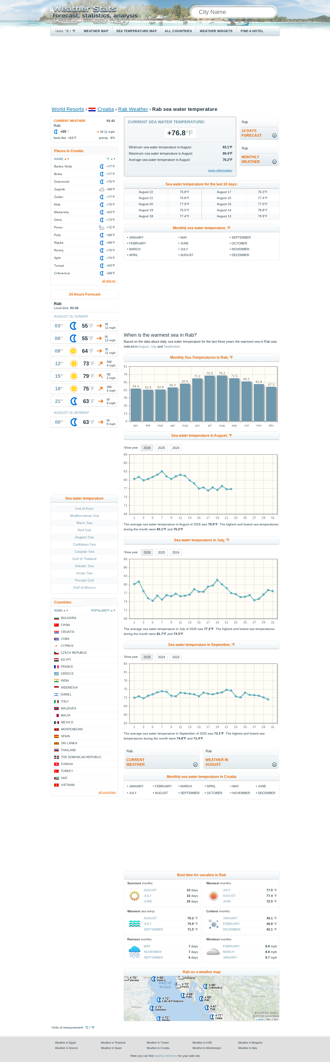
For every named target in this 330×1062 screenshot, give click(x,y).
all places (109, 281)
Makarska (61, 212)
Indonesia (69, 687)
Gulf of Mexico (84, 587)
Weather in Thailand (113, 1042)
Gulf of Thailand (84, 559)
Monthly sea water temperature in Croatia (201, 777)
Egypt (66, 659)
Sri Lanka (69, 743)
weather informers (165, 1056)
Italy (65, 701)
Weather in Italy (247, 1048)
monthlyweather (251, 159)
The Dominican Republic (81, 757)
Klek (57, 204)
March (135, 249)
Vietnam (68, 785)
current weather (135, 762)
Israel (65, 694)
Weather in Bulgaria (250, 1042)
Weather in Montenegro (206, 1048)
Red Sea (84, 530)
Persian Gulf (84, 580)
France (67, 666)
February (137, 243)
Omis (58, 220)
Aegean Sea (84, 537)
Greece (67, 673)
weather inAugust (216, 762)
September (241, 237)
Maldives (69, 708)
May (183, 237)
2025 (161, 448)
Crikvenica (62, 273)
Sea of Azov (84, 508)
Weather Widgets (216, 31)
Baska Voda (63, 166)
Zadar (58, 197)
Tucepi (59, 265)
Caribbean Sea (84, 544)
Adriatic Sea (84, 566)
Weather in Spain (111, 1048)
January (136, 237)
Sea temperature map (136, 31)
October (239, 243)
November (240, 249)
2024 (175, 448)
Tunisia (67, 764)
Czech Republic (74, 652)
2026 (147, 448)
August (187, 255)
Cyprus (67, 645)
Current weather (69, 121)
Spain (65, 736)
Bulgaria (69, 618)
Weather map (96, 31)
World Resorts (68, 109)
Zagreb (59, 189)
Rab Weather (133, 109)
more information (220, 170)
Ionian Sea (84, 573)
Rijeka (59, 242)
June (184, 243)
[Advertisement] (165, 70)
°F (74, 31)
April (133, 255)
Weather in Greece (66, 1048)
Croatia (105, 109)
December (240, 255)
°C (67, 31)
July (184, 249)
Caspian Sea (84, 551)
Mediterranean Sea (84, 516)
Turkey (67, 771)
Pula (57, 235)
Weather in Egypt (65, 1042)
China (65, 625)
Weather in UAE (202, 1042)
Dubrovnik (61, 181)
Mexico (67, 722)
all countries (107, 792)
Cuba (65, 639)
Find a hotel (252, 31)
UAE (64, 778)
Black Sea (84, 523)
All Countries (178, 31)
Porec (58, 227)
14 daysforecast (252, 133)
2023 (175, 657)
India (65, 680)
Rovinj (59, 250)
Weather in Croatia (158, 1048)
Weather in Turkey (158, 1042)
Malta (66, 715)
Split (57, 258)
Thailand (68, 750)
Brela (58, 174)
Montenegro (72, 729)
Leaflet (260, 1019)
